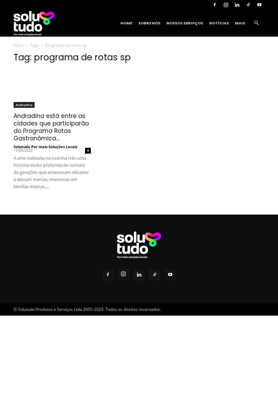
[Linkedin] (237, 4)
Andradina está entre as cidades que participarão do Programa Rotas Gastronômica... (51, 127)
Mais (240, 23)
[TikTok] (248, 4)
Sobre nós (149, 23)
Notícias (219, 23)
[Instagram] (226, 4)
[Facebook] (215, 4)
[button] (256, 23)
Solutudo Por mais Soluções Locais (45, 146)
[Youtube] (259, 4)
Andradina (24, 104)
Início (18, 45)
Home (126, 23)
